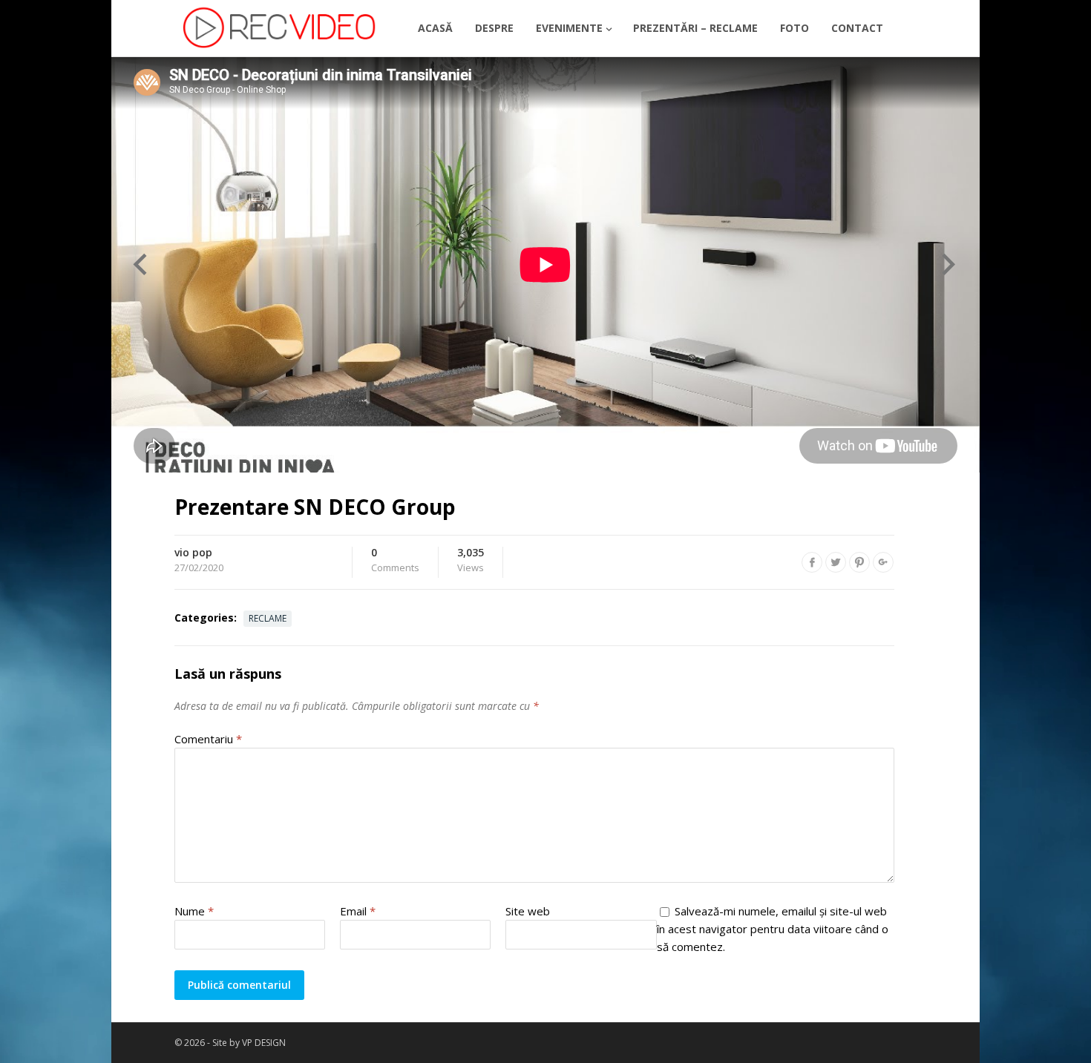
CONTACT (857, 28)
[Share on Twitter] (835, 562)
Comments (395, 561)
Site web (527, 911)
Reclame (267, 618)
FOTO (794, 28)
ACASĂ (435, 28)
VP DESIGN (264, 1042)
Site (220, 1042)
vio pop (193, 552)
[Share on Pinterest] (859, 562)
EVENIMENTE (569, 28)
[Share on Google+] (883, 562)
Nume (194, 911)
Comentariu (208, 738)
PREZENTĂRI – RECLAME (695, 28)
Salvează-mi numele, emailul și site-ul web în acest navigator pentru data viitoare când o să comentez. (772, 929)
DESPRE (494, 28)
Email (358, 911)
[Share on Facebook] (812, 562)
